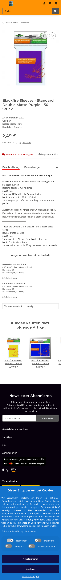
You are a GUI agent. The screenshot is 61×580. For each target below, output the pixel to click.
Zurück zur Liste (11, 22)
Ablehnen (30, 569)
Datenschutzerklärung (18, 405)
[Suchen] (55, 11)
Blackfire (17, 123)
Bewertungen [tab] (32, 167)
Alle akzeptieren (30, 558)
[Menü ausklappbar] (3, 2)
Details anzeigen (30, 576)
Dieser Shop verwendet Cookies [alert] (30, 490)
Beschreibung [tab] (11, 167)
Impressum (30, 531)
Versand (27, 142)
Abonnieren (47, 418)
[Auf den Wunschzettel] (52, 35)
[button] (44, 3)
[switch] (10, 540)
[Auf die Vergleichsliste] (44, 35)
